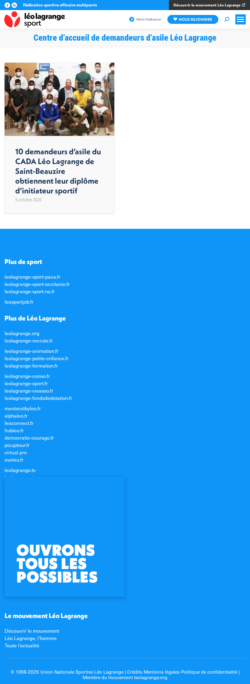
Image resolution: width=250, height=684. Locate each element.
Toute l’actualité (22, 645)
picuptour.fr (17, 444)
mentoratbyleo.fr (23, 408)
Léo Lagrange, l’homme (31, 638)
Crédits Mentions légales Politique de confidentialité (182, 671)
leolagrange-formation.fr (31, 365)
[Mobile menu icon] (240, 19)
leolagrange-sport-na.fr (30, 291)
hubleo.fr (14, 430)
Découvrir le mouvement (32, 630)
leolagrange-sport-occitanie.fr (37, 283)
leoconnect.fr (19, 422)
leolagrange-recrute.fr (29, 340)
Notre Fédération (148, 19)
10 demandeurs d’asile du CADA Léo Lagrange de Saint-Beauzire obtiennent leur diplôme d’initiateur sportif (58, 171)
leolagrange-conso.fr (27, 375)
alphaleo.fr (16, 415)
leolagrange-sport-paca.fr (32, 276)
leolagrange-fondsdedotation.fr (38, 397)
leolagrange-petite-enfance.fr (37, 358)
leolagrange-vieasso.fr (29, 390)
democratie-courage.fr (29, 437)
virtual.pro (16, 452)
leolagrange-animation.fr (32, 350)
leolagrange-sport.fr (26, 383)
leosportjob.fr (19, 301)
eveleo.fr (14, 459)
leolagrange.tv (20, 470)
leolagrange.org (22, 333)
